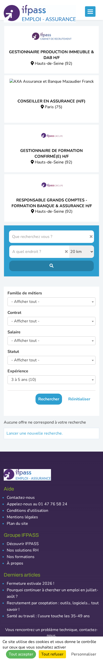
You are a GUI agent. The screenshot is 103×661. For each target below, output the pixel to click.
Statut (13, 351)
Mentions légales (22, 517)
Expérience (18, 371)
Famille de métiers (25, 293)
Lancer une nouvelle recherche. (34, 433)
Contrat (14, 312)
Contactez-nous (21, 497)
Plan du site (17, 523)
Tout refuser (52, 654)
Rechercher (48, 399)
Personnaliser (83, 654)
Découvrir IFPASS (23, 544)
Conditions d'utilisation (27, 510)
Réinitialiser (79, 399)
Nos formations (20, 557)
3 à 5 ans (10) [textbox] (23, 379)
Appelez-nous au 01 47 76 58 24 (37, 504)
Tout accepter (21, 654)
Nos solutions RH (22, 550)
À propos (15, 563)
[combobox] (52, 301)
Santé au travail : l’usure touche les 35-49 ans (48, 616)
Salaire (14, 332)
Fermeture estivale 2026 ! (30, 583)
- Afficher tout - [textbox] (25, 301)
